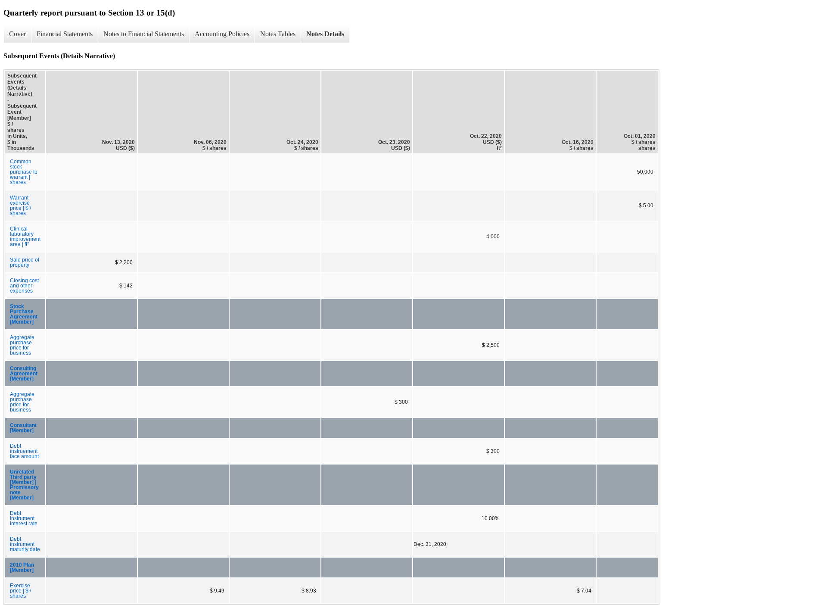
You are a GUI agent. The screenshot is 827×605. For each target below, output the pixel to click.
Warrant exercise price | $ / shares (20, 205)
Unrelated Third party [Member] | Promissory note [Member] (24, 484)
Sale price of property (24, 262)
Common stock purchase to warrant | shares (23, 172)
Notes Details (325, 33)
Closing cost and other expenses (24, 285)
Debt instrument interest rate (23, 518)
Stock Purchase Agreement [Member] (23, 314)
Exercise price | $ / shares (20, 591)
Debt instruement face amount (24, 451)
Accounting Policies (222, 33)
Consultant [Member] (23, 428)
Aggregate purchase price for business (22, 345)
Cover (17, 33)
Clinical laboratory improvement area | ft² (25, 236)
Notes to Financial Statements (143, 33)
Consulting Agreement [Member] (23, 373)
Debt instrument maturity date (25, 544)
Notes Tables (277, 33)
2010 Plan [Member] (22, 567)
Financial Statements (65, 33)
